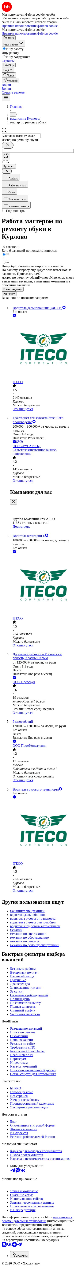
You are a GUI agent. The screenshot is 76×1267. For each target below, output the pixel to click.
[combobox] (21, 136)
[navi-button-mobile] (6, 97)
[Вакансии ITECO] (42, 349)
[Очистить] (8, 145)
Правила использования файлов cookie (30, 33)
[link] (9, 75)
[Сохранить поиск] (6, 156)
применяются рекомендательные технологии (37, 1219)
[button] (6, 85)
